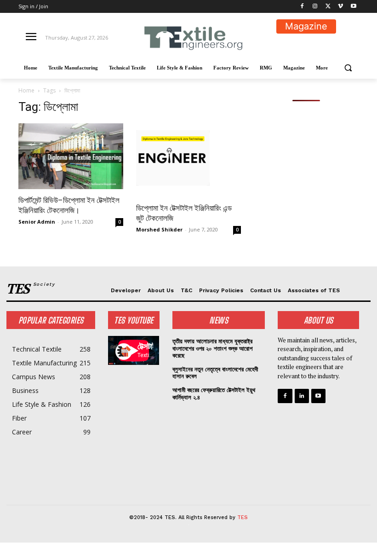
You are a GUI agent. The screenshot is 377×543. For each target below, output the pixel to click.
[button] (348, 68)
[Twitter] (328, 6)
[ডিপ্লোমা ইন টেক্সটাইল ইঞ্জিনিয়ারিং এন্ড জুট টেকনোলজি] (188, 160)
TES (242, 517)
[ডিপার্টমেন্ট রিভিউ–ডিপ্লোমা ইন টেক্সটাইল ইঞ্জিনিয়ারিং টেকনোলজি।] (70, 156)
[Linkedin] (302, 396)
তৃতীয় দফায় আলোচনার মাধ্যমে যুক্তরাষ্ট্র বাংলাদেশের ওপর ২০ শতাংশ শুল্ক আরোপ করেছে (212, 348)
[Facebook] (302, 6)
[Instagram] (315, 6)
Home (26, 90)
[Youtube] (353, 6)
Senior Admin (36, 221)
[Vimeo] (340, 6)
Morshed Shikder (159, 229)
